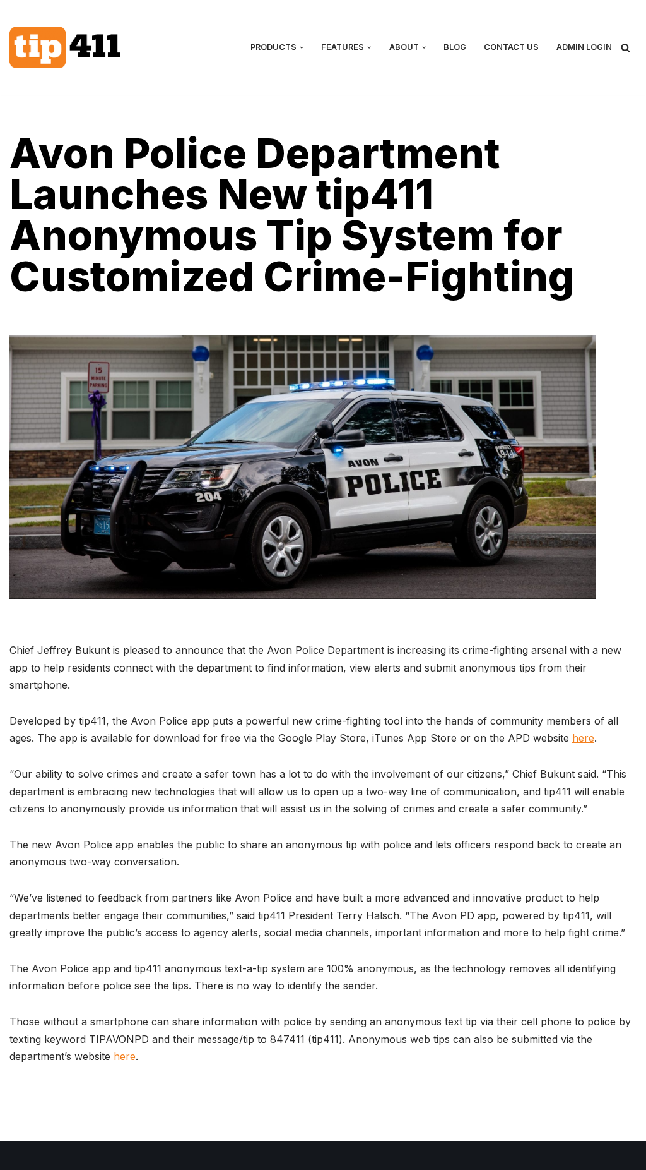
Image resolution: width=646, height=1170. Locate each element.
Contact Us (511, 47)
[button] (301, 47)
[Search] (625, 47)
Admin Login (584, 47)
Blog (454, 47)
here (583, 738)
